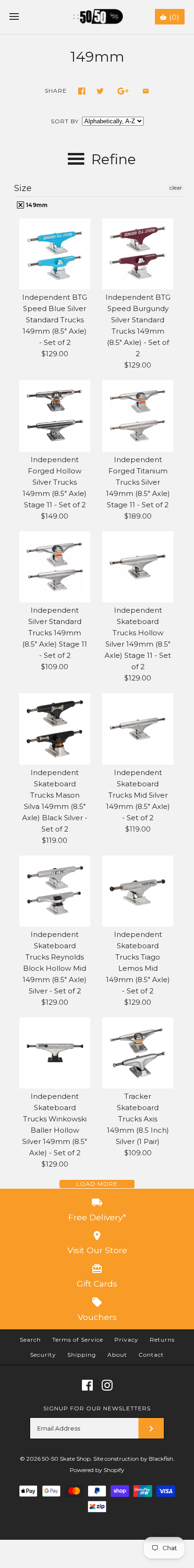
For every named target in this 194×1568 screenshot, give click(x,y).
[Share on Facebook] (81, 91)
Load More (97, 1183)
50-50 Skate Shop (66, 1458)
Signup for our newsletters (97, 1408)
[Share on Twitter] (100, 91)
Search (30, 1339)
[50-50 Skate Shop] (97, 17)
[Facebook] (87, 1385)
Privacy (126, 1339)
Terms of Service (77, 1339)
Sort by (65, 121)
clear (176, 187)
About (117, 1354)
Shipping (81, 1354)
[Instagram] (107, 1385)
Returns (162, 1339)
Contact (151, 1354)
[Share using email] (145, 91)
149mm (36, 204)
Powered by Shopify (97, 1469)
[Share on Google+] (123, 91)
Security (43, 1354)
